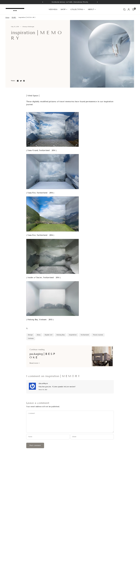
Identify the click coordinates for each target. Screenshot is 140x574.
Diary (39, 335)
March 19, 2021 (42, 389)
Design (30, 335)
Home (7, 17)
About (91, 9)
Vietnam (31, 338)
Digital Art (48, 335)
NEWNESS (53, 9)
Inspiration (73, 335)
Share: (13, 80)
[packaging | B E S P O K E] (102, 356)
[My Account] (129, 9)
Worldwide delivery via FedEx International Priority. (70, 2)
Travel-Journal (98, 335)
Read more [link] (34, 363)
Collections (76, 9)
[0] (133, 9)
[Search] (124, 9)
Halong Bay (60, 335)
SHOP (63, 9)
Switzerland (85, 335)
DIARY (14, 17)
